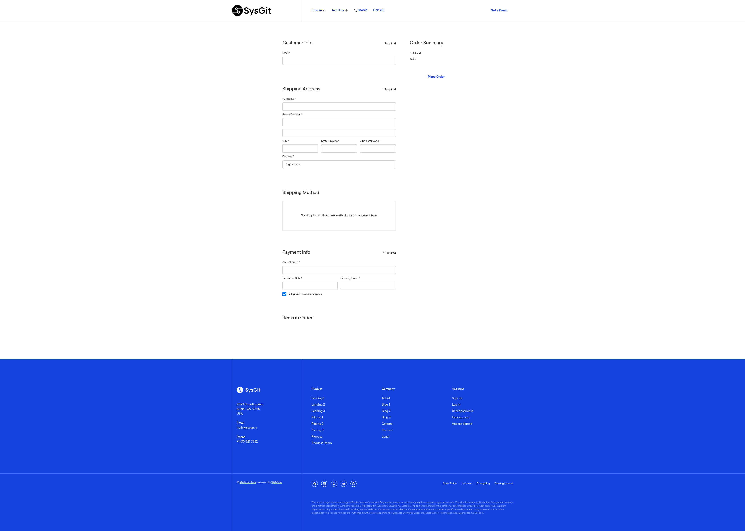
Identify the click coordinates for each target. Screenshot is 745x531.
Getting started (504, 483)
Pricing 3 (318, 430)
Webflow (276, 482)
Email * (286, 53)
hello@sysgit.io (247, 427)
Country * (288, 156)
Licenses (467, 483)
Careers (387, 424)
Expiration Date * (292, 278)
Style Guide (450, 483)
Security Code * (350, 278)
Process (317, 436)
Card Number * (291, 262)
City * (285, 141)
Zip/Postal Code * (370, 141)
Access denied (462, 424)
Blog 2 (386, 411)
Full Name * (289, 99)
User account (461, 417)
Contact (387, 430)
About (386, 398)
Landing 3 (318, 411)
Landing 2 (318, 404)
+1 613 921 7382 (247, 441)
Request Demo (322, 443)
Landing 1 (318, 398)
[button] (319, 10)
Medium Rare (248, 482)
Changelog (483, 483)
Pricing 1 (317, 417)
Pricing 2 (318, 424)
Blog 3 (386, 417)
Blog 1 (386, 404)
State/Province (330, 141)
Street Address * (292, 114)
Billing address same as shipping (305, 294)
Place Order (436, 77)
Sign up (457, 398)
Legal (385, 436)
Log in (456, 404)
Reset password (462, 411)
